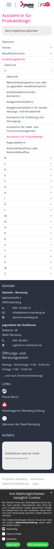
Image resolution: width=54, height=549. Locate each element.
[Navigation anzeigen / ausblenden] (47, 4)
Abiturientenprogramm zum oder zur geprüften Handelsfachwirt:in (26, 84)
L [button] (5, 210)
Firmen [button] (6, 47)
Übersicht (8, 42)
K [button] (5, 204)
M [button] (5, 216)
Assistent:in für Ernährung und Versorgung (24, 119)
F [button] (5, 181)
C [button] (5, 163)
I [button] (4, 198)
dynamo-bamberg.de (25, 317)
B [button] (5, 158)
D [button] (5, 169)
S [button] (5, 244)
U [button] (5, 256)
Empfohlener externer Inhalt (22, 453)
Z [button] (5, 273)
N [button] (5, 221)
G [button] (5, 187)
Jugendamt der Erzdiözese (19, 325)
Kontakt (8, 286)
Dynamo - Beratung (14, 292)
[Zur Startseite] (27, 5)
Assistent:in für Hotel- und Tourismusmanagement (22, 129)
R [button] (5, 239)
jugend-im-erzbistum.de (27, 345)
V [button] (5, 262)
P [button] (5, 233)
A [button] (5, 71)
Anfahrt (8, 435)
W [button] (5, 268)
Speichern (13, 544)
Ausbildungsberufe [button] (13, 59)
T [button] (5, 250)
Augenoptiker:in (16, 142)
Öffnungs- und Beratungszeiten (15, 355)
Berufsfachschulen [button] (13, 53)
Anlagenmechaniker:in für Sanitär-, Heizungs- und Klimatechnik (27, 109)
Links (6, 384)
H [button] (5, 192)
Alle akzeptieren (37, 544)
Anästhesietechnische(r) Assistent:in (20, 94)
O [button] (5, 227)
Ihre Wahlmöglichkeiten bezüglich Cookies (27, 495)
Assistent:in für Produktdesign (16, 18)
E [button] (5, 175)
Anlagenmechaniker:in (20, 101)
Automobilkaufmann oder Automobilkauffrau (22, 150)
